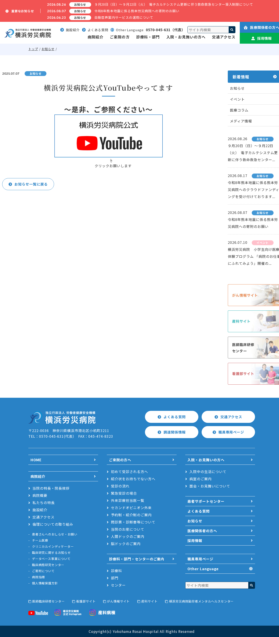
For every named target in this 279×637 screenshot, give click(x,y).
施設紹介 (73, 30)
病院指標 (38, 577)
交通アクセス (223, 37)
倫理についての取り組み (52, 524)
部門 (114, 577)
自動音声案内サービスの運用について (123, 17)
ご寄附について (43, 571)
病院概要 (39, 495)
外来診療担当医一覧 (127, 500)
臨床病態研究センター (48, 565)
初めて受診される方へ (129, 471)
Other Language (203, 568)
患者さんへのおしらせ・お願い (54, 534)
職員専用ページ (231, 432)
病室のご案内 (200, 478)
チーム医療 (40, 540)
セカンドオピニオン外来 (131, 507)
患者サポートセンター (206, 501)
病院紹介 (95, 37)
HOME (36, 459)
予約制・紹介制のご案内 (131, 514)
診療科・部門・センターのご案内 (136, 558)
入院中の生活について (207, 471)
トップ (33, 49)
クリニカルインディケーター (53, 546)
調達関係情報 (174, 432)
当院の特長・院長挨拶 (51, 488)
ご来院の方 (119, 37)
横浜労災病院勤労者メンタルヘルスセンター (201, 601)
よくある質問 (98, 30)
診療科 (116, 570)
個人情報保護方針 (45, 583)
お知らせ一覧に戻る (31, 184)
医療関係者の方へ (202, 530)
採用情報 (194, 540)
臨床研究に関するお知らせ (51, 552)
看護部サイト (85, 601)
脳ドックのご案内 (126, 543)
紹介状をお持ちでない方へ (133, 478)
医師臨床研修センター (48, 601)
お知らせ (47, 49)
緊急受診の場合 (124, 493)
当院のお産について (127, 529)
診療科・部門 (148, 37)
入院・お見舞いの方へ (186, 37)
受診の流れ (120, 486)
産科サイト (149, 601)
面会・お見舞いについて (209, 486)
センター (118, 585)
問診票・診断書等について (133, 522)
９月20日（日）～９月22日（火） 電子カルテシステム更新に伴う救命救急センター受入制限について (173, 4)
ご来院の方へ (120, 459)
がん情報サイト (118, 601)
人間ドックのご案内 (127, 536)
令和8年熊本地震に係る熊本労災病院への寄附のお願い (137, 11)
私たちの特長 (43, 502)
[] (232, 29)
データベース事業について (51, 558)
